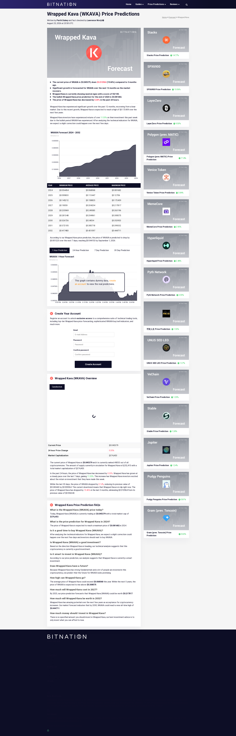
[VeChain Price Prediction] (166, 381)
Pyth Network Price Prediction (161, 295)
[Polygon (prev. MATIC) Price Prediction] (166, 142)
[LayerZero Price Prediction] (166, 108)
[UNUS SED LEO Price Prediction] (166, 347)
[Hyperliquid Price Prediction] (166, 245)
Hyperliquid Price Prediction (159, 261)
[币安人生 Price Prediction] (166, 313)
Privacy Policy (53, 687)
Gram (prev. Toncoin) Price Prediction (159, 534)
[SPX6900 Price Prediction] (166, 74)
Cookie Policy (53, 689)
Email (75, 330)
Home (128, 4)
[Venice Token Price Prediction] (166, 177)
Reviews (173, 4)
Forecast (51, 664)
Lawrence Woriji (94, 20)
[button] (186, 4)
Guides (138, 4)
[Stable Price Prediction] (166, 415)
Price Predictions (156, 4)
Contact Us (52, 647)
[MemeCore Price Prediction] (166, 211)
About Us (51, 644)
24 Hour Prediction (81, 250)
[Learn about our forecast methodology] (103, 20)
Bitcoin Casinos (53, 678)
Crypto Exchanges (55, 672)
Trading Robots (53, 669)
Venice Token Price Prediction (161, 193)
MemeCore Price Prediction (159, 227)
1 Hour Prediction (59, 250)
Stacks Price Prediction (158, 55)
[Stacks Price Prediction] (166, 40)
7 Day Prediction (101, 250)
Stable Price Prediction (157, 431)
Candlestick (57, 387)
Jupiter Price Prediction (158, 465)
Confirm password (81, 350)
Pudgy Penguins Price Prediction (162, 499)
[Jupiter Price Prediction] (166, 450)
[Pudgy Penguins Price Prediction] (166, 484)
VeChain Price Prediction (158, 397)
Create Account (93, 364)
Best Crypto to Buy (55, 675)
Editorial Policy (53, 650)
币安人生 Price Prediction (158, 329)
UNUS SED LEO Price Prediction (161, 363)
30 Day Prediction (122, 250)
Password (77, 340)
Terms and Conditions (56, 684)
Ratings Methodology (56, 653)
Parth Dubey (62, 20)
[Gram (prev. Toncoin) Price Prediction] (166, 518)
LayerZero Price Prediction (159, 123)
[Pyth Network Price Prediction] (166, 279)
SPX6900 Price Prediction (159, 89)
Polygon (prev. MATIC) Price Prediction (160, 158)
